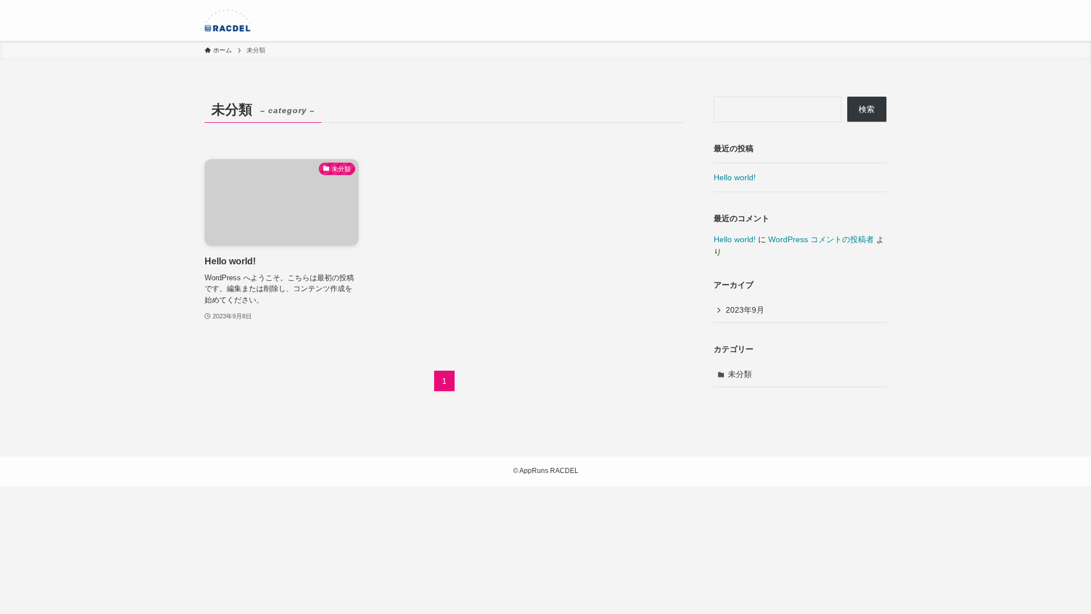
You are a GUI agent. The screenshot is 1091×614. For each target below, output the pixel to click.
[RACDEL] (228, 20)
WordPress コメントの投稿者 (821, 239)
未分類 (740, 374)
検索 (867, 109)
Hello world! (735, 177)
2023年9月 (745, 309)
